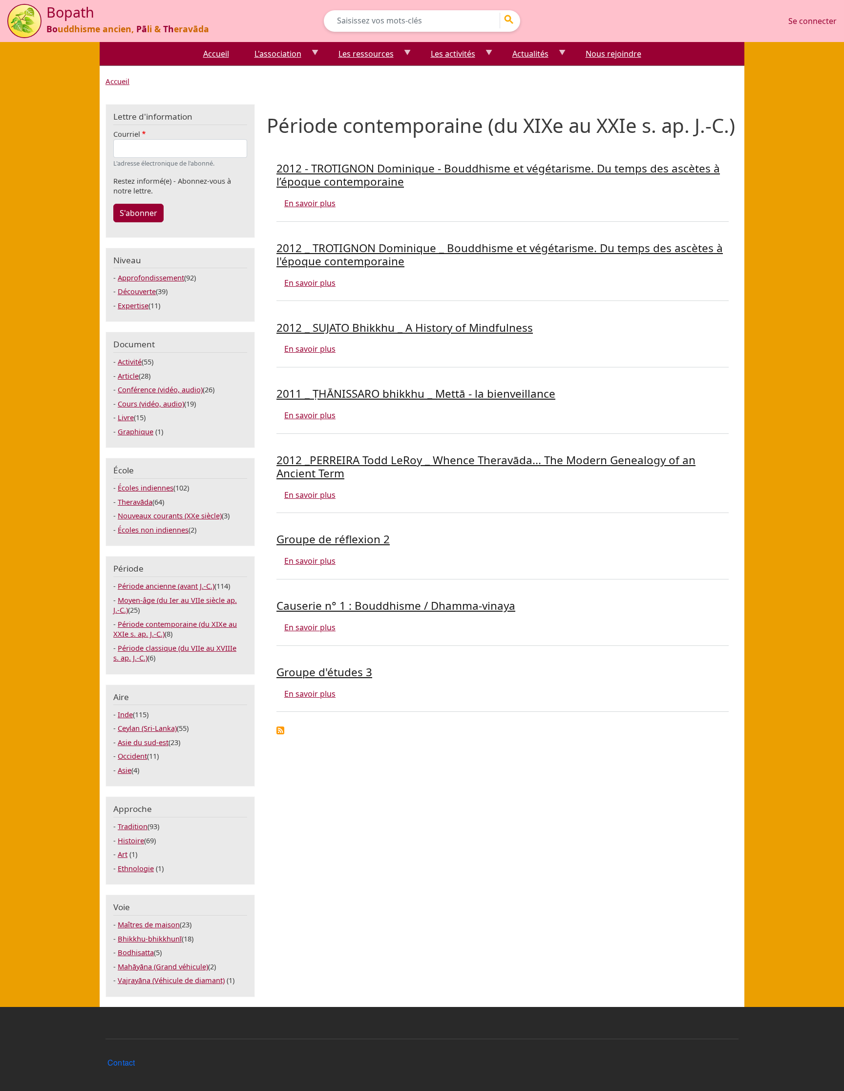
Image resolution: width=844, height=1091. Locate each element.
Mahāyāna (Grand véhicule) (163, 966)
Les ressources (360, 56)
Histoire (131, 840)
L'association (272, 56)
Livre (126, 417)
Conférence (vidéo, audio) (160, 389)
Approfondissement (151, 277)
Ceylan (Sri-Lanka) (147, 728)
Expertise (133, 305)
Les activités (447, 56)
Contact (121, 1062)
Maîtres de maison (149, 924)
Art (122, 854)
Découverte (137, 291)
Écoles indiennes (145, 487)
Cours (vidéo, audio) (151, 403)
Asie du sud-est (143, 742)
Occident (132, 756)
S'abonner (138, 213)
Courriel (126, 134)
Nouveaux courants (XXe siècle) (170, 515)
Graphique (135, 431)
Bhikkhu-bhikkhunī (150, 938)
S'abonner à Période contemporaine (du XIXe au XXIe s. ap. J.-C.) (280, 730)
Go (512, 19)
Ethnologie (136, 868)
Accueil (216, 53)
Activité (130, 361)
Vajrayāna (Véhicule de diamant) (171, 980)
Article (128, 376)
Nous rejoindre (613, 53)
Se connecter (812, 21)
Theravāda (135, 502)
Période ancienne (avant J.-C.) (166, 586)
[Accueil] (24, 21)
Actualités (525, 56)
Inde (125, 714)
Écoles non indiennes (153, 530)
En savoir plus (310, 203)
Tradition (133, 826)
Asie (124, 770)
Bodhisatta (136, 952)
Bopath (70, 11)
